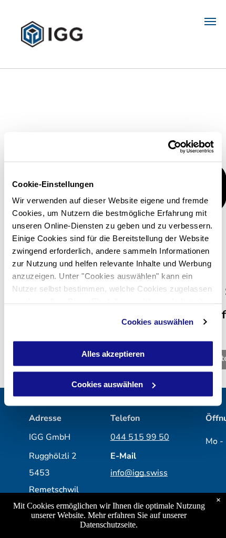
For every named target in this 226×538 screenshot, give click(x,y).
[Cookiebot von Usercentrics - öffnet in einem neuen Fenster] (168, 147)
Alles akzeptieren (113, 353)
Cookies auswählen (157, 321)
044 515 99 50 (139, 437)
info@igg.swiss (139, 473)
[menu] (210, 21)
